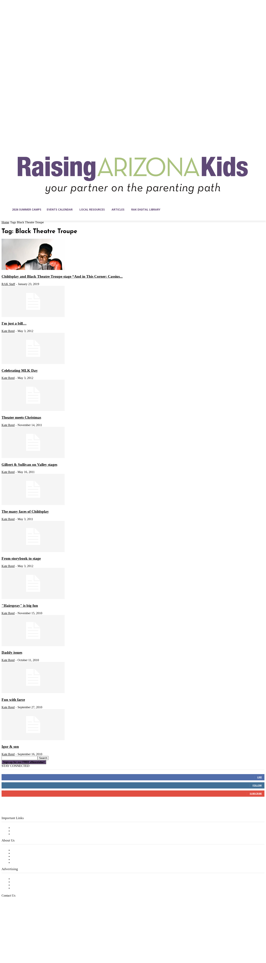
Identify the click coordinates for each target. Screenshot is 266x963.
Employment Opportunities (31, 856)
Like (259, 777)
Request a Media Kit (26, 882)
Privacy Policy (21, 834)
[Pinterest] (29, 944)
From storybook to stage (21, 558)
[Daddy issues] (33, 645)
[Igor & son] (33, 739)
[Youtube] (45, 944)
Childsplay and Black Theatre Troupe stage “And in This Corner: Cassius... (62, 276)
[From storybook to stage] (33, 551)
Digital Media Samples (28, 885)
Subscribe (256, 793)
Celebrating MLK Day (20, 370)
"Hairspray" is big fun (20, 606)
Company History (24, 853)
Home (5, 222)
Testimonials (20, 878)
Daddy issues (12, 652)
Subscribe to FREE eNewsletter (34, 827)
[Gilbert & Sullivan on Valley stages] (33, 457)
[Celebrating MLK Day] (33, 363)
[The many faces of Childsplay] (33, 504)
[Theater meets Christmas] (33, 410)
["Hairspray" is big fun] (33, 598)
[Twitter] (37, 944)
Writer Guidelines (24, 859)
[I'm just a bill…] (33, 316)
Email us (15, 915)
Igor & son (10, 746)
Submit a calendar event (29, 862)
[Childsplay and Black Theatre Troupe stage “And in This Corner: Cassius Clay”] (33, 269)
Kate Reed (8, 331)
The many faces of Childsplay (25, 511)
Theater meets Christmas (21, 417)
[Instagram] (13, 944)
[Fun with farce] (33, 692)
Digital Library (22, 831)
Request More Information (31, 888)
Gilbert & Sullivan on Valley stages (29, 465)
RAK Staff (8, 284)
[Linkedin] (21, 944)
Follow (257, 785)
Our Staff (18, 850)
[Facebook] (5, 944)
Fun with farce (13, 700)
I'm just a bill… (14, 323)
